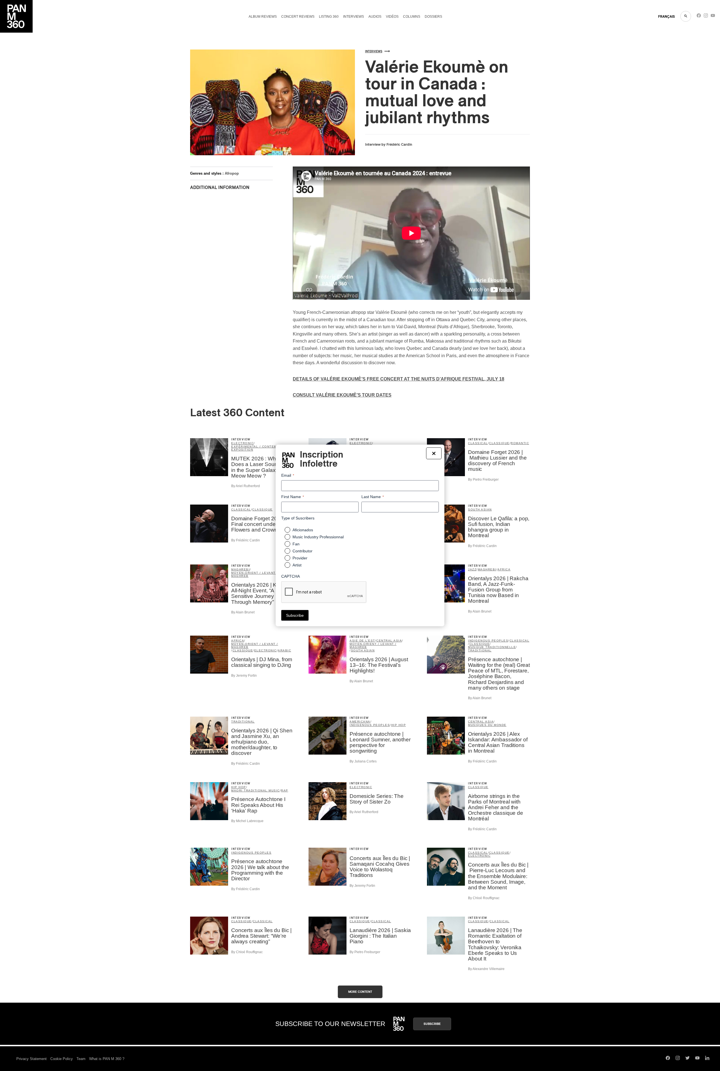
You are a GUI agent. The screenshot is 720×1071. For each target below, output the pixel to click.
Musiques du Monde (487, 724)
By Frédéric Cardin (245, 540)
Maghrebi (240, 569)
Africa (504, 569)
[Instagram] (706, 16)
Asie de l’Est (362, 640)
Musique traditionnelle (492, 647)
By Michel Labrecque (247, 821)
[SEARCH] (685, 16)
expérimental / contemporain (260, 446)
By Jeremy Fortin (244, 676)
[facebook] (699, 16)
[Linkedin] (707, 1058)
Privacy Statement (31, 1059)
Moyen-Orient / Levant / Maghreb (254, 574)
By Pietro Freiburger (483, 480)
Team (81, 1059)
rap (284, 790)
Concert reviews (297, 17)
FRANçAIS (666, 16)
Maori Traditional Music (255, 790)
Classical (478, 443)
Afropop (232, 173)
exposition (242, 449)
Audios (374, 17)
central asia (389, 640)
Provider (299, 558)
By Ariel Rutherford (245, 486)
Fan (296, 544)
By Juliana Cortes (363, 761)
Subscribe (432, 1023)
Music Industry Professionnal (318, 537)
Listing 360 (329, 17)
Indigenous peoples (488, 640)
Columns (411, 17)
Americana (360, 721)
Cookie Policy (61, 1059)
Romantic (520, 443)
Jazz (472, 569)
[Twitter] (687, 1058)
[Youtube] (713, 16)
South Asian (480, 509)
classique (499, 443)
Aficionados (302, 530)
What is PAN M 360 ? (106, 1059)
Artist (297, 565)
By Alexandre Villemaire (486, 969)
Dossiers (433, 17)
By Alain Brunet (243, 612)
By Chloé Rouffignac (484, 898)
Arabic (284, 650)
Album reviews (263, 17)
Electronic (242, 443)
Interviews (353, 17)
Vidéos (392, 17)
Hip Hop (398, 724)
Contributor (302, 551)
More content (360, 991)
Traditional (480, 650)
